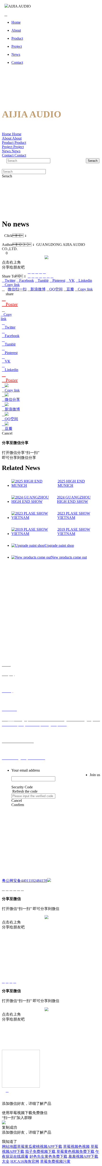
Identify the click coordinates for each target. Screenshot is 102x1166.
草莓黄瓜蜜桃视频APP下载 (39, 1147)
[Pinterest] (40, 276)
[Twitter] (29, 276)
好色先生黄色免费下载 (48, 1156)
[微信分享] (29, 272)
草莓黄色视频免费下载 (75, 1151)
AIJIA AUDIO (19, 6)
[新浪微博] (33, 272)
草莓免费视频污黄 (55, 1161)
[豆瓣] (40, 272)
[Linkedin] (48, 276)
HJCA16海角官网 (24, 1161)
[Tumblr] (36, 276)
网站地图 (9, 1147)
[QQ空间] (36, 272)
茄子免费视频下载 (40, 1151)
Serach (92, 160)
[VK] (44, 276)
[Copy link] (44, 272)
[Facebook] (33, 276)
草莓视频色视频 (76, 1147)
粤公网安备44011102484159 (24, 881)
